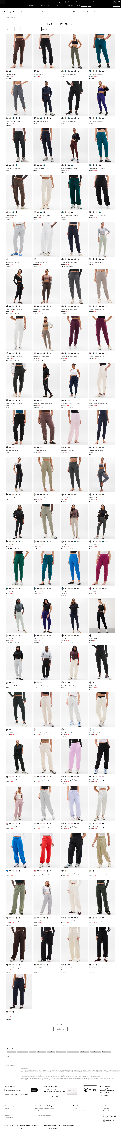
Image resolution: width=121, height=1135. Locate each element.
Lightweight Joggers (73, 1052)
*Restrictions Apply (11, 1094)
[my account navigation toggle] (115, 2)
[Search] (116, 12)
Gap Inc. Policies (52, 1128)
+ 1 (78, 71)
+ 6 (78, 259)
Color (24, 29)
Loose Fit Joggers (95, 1052)
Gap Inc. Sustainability (79, 1111)
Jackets (41, 11)
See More (9, 1056)
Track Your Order (9, 1113)
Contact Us (106, 1108)
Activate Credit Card (40, 1113)
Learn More (56, 1097)
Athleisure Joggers (22, 1052)
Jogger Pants (50, 1052)
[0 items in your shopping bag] (119, 2)
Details (92, 2)
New (22, 11)
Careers (75, 1108)
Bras (48, 11)
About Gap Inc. (80, 1125)
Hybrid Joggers (85, 1052)
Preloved (85, 11)
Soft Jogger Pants (61, 1052)
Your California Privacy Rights (48, 1125)
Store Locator (106, 1111)
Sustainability (70, 1125)
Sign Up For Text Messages (109, 1113)
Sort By (111, 29)
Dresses (54, 11)
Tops (35, 11)
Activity (38, 29)
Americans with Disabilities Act (13, 1128)
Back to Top (60, 1029)
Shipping (7, 1108)
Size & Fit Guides (9, 1117)
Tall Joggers (33, 1052)
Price (30, 29)
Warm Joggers (12, 1052)
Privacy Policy (23, 1094)
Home (7, 17)
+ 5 (22, 776)
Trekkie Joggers (106, 1052)
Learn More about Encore (41, 1111)
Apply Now (47, 1097)
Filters (11, 29)
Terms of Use (61, 1125)
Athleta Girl (72, 11)
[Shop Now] (60, 6)
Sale (79, 11)
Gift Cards (7, 1115)
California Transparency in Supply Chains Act (34, 1128)
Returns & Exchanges (10, 1111)
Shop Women (84, 5)
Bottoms (28, 11)
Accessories (63, 11)
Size (18, 29)
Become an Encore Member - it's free (44, 1108)
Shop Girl (89, 5)
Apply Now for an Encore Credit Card (44, 1115)
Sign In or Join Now (84, 2)
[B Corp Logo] (90, 1089)
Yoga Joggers (41, 1052)
